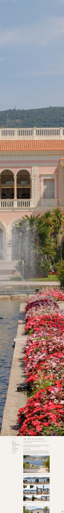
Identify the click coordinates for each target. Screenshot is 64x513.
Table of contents (14, 450)
